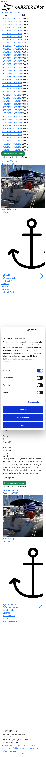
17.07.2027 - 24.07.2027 (12, 137)
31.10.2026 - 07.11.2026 (12, 27)
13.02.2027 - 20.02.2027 (12, 70)
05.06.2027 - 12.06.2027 (12, 119)
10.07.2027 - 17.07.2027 (12, 134)
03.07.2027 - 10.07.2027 (12, 131)
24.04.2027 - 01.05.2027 (12, 101)
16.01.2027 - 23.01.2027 (12, 58)
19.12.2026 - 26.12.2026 (12, 49)
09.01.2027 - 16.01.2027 (12, 55)
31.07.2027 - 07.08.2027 (12, 144)
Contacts (19, 12)
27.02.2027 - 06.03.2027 (12, 76)
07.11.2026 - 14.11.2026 (12, 30)
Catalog (10, 12)
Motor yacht (35, 748)
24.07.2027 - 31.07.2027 (12, 140)
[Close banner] (42, 330)
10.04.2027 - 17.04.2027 (12, 95)
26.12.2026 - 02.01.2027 (12, 52)
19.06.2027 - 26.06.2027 (12, 125)
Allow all (23, 409)
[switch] (40, 378)
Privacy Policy (29, 745)
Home (4, 12)
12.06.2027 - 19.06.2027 (12, 122)
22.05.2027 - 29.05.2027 (12, 113)
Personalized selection (13, 153)
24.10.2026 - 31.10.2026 (12, 24)
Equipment (10, 477)
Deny (23, 425)
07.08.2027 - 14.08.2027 (12, 147)
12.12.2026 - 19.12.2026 (12, 46)
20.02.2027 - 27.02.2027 (12, 73)
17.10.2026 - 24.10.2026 (12, 21)
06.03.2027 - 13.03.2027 (12, 79)
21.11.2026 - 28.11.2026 (12, 36)
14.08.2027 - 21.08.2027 (12, 150)
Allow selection (23, 417)
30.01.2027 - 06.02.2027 (12, 64)
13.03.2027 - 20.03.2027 (12, 82)
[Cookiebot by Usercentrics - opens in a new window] (28, 330)
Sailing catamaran (21, 748)
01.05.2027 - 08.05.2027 (12, 104)
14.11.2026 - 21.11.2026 (12, 33)
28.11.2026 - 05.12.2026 (12, 39)
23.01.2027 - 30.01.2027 (12, 61)
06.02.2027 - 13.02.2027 (12, 67)
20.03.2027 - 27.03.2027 (12, 85)
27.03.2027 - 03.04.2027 (12, 88)
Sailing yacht (7, 748)
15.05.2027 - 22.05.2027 (12, 110)
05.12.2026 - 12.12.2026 (12, 42)
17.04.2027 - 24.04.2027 (12, 98)
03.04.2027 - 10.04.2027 (12, 91)
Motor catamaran (9, 751)
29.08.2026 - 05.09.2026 (12, 18)
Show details (33, 402)
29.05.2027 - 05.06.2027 (12, 116)
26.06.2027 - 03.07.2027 (12, 128)
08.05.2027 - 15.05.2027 (12, 107)
